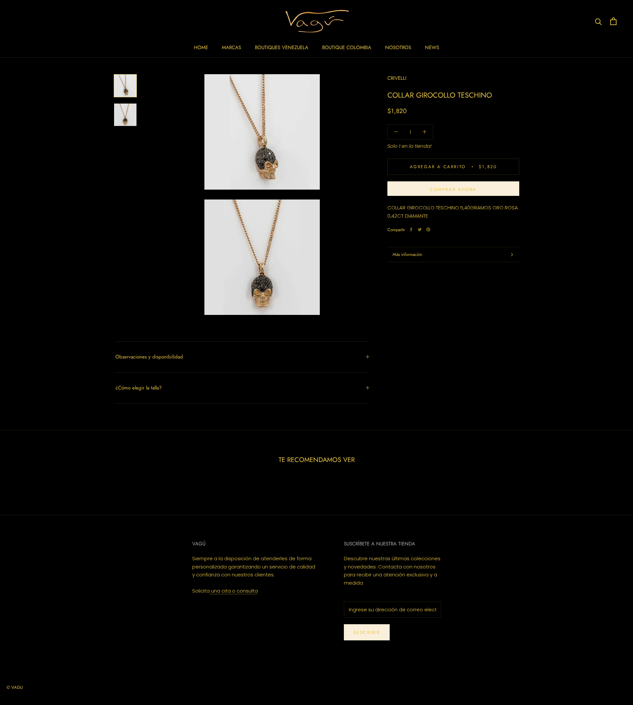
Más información (407, 254)
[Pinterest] (428, 229)
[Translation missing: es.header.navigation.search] (598, 21)
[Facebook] (411, 229)
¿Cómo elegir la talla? (138, 387)
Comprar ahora (453, 189)
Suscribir (366, 632)
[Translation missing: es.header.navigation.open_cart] (613, 21)
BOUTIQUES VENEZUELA (281, 47)
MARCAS (231, 47)
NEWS (432, 47)
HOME (201, 47)
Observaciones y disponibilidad (149, 356)
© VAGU (15, 687)
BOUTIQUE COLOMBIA (346, 47)
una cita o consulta (234, 590)
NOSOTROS (398, 47)
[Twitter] (420, 229)
